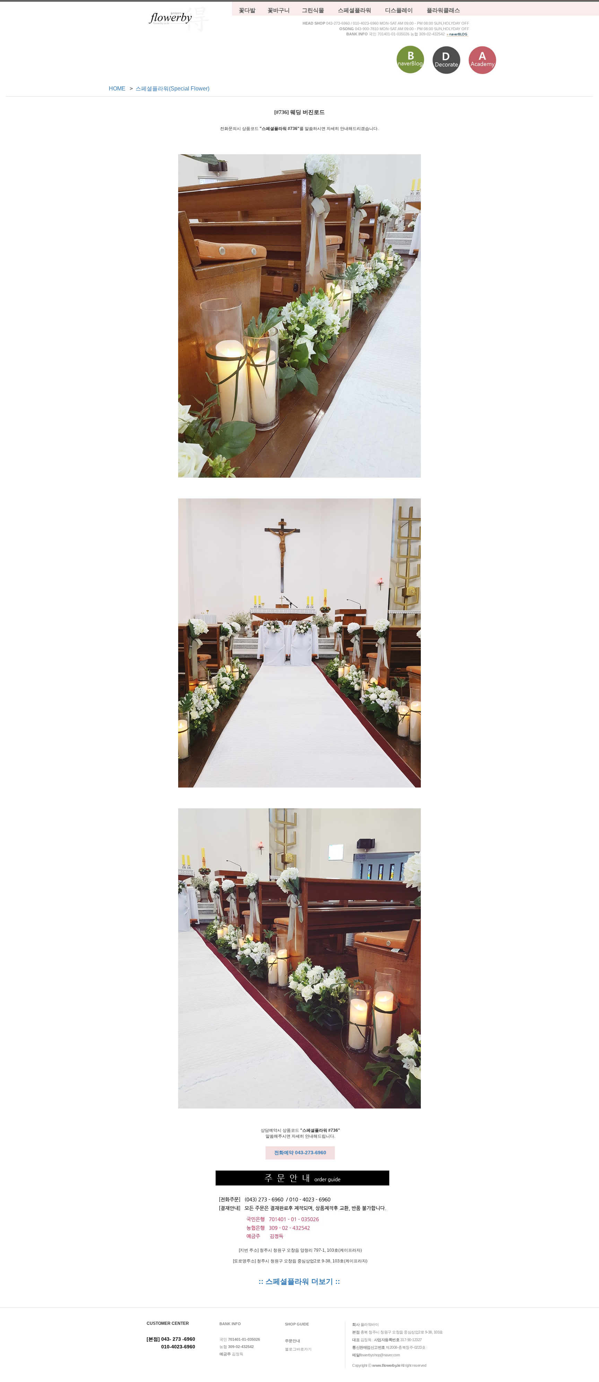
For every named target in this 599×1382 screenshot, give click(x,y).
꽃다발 (247, 10)
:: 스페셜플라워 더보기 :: (299, 1281)
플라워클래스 (443, 10)
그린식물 (313, 10)
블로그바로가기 (298, 1349)
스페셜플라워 (354, 10)
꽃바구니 (279, 10)
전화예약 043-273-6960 (300, 1152)
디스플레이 (399, 10)
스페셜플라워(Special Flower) (172, 89)
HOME (117, 89)
